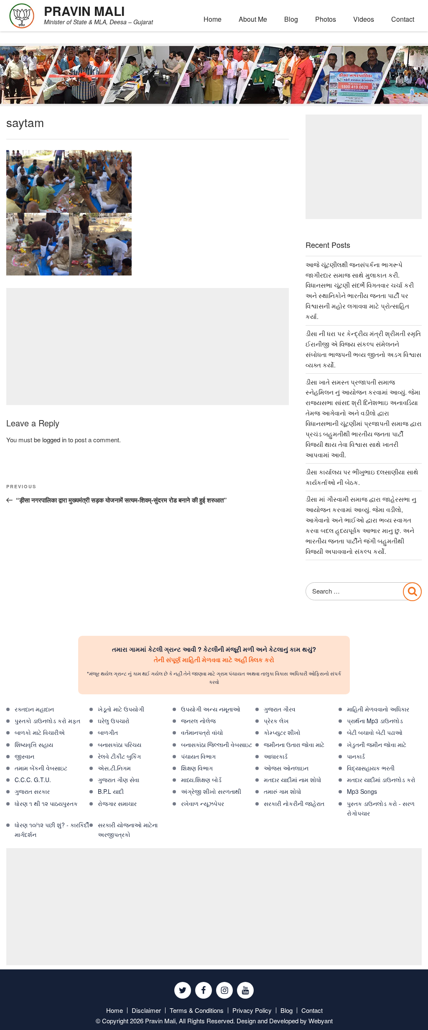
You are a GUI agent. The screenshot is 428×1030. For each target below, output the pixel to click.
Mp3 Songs (362, 791)
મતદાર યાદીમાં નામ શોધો (292, 779)
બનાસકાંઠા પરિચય (119, 744)
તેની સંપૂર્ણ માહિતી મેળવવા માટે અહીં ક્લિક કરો (214, 659)
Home (213, 19)
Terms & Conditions (197, 1010)
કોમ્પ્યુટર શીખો (282, 732)
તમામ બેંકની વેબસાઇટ (41, 768)
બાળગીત (108, 732)
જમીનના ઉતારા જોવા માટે (294, 744)
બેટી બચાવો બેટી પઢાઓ (375, 732)
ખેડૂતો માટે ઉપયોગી (121, 709)
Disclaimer (146, 1010)
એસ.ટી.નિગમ (114, 768)
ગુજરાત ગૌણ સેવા (118, 779)
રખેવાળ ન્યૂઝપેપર (202, 803)
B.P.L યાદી (111, 791)
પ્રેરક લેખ (276, 720)
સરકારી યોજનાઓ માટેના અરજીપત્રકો (128, 830)
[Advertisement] (147, 346)
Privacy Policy (252, 1010)
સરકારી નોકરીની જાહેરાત (294, 803)
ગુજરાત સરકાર (32, 791)
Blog (291, 19)
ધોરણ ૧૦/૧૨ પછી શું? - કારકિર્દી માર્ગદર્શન (52, 830)
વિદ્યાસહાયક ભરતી (371, 768)
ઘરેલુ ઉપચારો (114, 720)
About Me (253, 19)
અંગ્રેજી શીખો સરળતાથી (211, 791)
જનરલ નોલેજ (198, 720)
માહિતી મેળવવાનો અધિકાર (378, 709)
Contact (402, 19)
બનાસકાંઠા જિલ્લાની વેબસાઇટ (216, 744)
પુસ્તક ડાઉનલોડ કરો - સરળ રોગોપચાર (381, 808)
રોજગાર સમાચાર (117, 803)
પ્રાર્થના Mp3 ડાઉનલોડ (375, 720)
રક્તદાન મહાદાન (34, 709)
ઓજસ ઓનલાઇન (286, 768)
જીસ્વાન (24, 756)
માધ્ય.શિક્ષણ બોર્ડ (201, 779)
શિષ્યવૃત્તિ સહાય (34, 744)
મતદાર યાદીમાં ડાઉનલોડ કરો (381, 779)
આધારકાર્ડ (276, 756)
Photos (325, 19)
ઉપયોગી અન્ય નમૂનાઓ (210, 709)
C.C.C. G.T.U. (33, 779)
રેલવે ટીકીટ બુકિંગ (119, 756)
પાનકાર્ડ (356, 756)
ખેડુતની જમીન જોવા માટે (376, 744)
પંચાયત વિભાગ (198, 756)
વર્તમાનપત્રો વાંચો (202, 732)
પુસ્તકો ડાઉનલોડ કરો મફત (47, 720)
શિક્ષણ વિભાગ (197, 768)
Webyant (320, 1020)
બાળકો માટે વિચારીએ (40, 732)
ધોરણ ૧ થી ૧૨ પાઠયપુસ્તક (46, 803)
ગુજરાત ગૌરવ (280, 709)
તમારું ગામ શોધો (282, 791)
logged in (54, 439)
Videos (363, 19)
